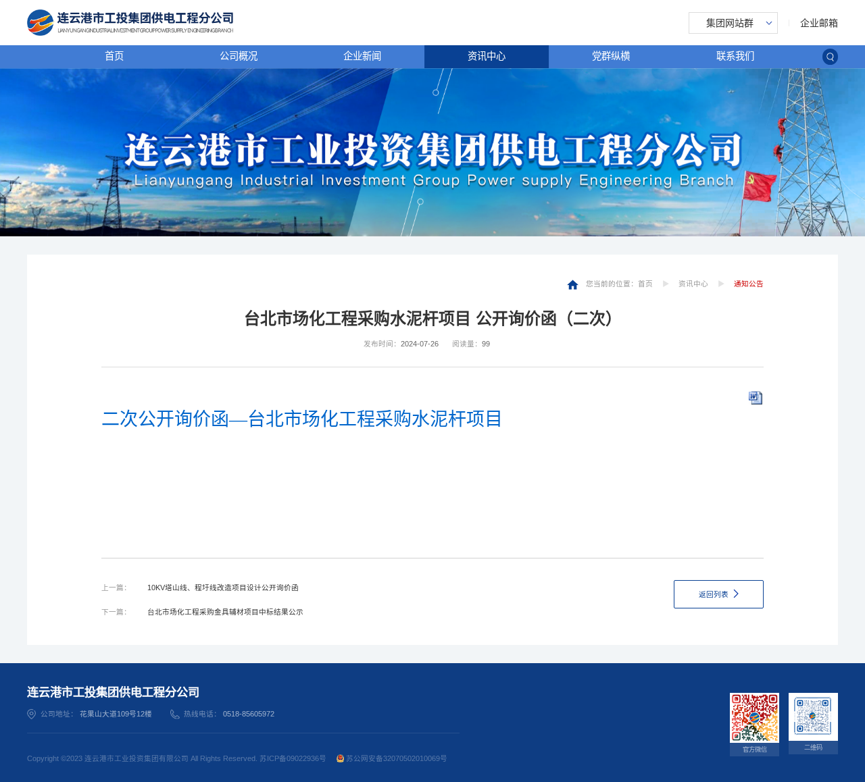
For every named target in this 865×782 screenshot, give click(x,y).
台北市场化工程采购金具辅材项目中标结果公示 (225, 612)
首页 (114, 56)
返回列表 (713, 594)
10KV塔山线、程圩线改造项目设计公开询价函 (223, 587)
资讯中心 (486, 56)
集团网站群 (729, 23)
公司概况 (238, 56)
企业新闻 (362, 56)
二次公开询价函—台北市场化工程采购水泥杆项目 (302, 419)
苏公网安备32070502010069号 (395, 758)
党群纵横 (611, 56)
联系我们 (735, 56)
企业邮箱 (819, 23)
